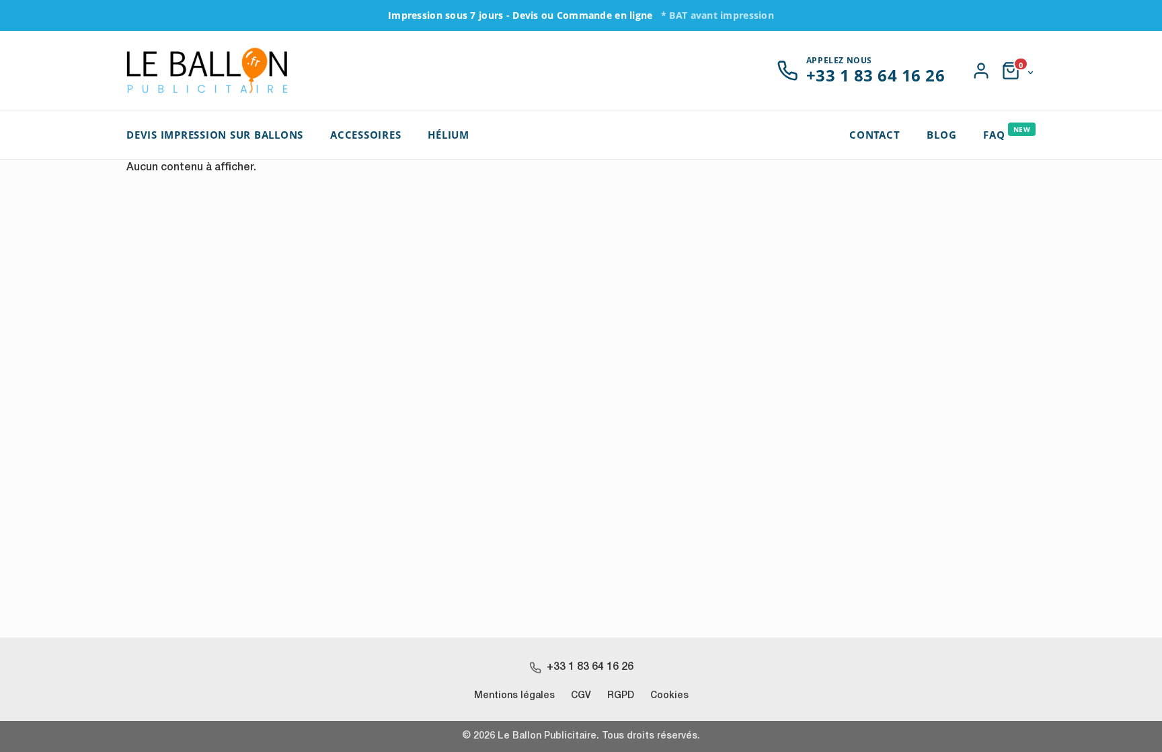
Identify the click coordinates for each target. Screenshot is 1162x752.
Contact (874, 134)
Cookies (669, 695)
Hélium (448, 134)
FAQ (1006, 133)
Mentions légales (514, 695)
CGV (581, 695)
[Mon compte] (981, 70)
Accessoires (365, 134)
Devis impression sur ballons (214, 134)
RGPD (620, 695)
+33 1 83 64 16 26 (590, 667)
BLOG (941, 134)
